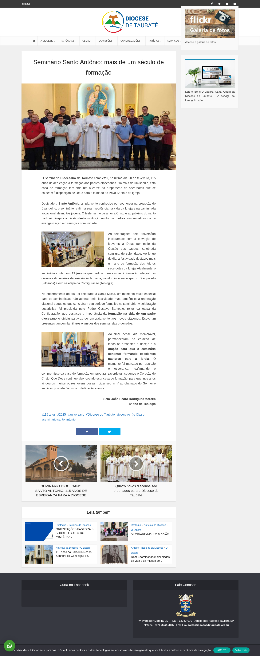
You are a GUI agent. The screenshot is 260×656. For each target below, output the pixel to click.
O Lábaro (136, 529)
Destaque (61, 525)
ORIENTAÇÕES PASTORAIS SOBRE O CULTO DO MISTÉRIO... (74, 533)
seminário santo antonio (59, 419)
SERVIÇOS (173, 40)
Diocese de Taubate (101, 414)
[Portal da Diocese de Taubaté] (130, 21)
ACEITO (222, 650)
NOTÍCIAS (153, 40)
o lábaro (138, 414)
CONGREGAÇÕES (130, 40)
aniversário (76, 414)
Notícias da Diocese (80, 525)
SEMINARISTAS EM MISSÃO (150, 534)
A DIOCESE (47, 40)
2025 (62, 414)
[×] (9, 645)
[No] (248, 650)
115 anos (49, 414)
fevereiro (124, 414)
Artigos (135, 547)
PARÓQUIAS (67, 40)
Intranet (26, 3)
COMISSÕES (105, 40)
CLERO (86, 40)
